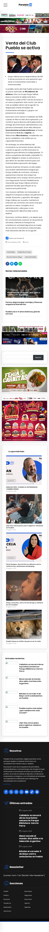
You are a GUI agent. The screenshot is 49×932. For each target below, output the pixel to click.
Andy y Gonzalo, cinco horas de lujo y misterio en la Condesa (24, 604)
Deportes (27, 907)
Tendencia (7, 903)
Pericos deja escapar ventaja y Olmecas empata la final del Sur (24, 303)
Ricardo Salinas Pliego (14, 257)
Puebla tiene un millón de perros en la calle (23, 641)
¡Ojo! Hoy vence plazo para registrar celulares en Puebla (24, 527)
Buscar (38, 357)
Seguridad (28, 895)
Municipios (28, 891)
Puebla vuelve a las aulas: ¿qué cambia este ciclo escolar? (30, 710)
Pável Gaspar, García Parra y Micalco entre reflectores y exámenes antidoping (23, 565)
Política (6, 895)
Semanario (7, 911)
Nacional (7, 899)
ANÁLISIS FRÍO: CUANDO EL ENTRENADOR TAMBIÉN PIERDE (21, 488)
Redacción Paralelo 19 (16, 238)
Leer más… (7, 784)
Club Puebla (11, 252)
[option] (24, 64)
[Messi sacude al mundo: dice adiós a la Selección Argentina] (24, 287)
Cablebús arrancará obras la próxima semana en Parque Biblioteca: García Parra (31, 667)
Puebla (6, 891)
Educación (28, 899)
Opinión (27, 903)
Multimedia (7, 907)
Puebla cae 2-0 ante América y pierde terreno (23, 313)
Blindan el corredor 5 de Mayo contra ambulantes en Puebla (30, 696)
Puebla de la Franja (24, 252)
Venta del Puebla (30, 257)
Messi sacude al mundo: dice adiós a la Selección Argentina (23, 293)
